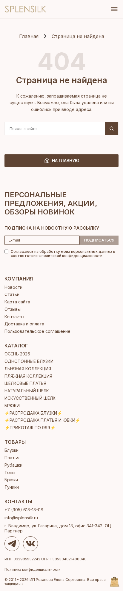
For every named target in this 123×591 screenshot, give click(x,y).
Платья (11, 457)
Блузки (11, 450)
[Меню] (114, 9)
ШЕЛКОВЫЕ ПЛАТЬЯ (25, 383)
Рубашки (13, 465)
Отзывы (12, 309)
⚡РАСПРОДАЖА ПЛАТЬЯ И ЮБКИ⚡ (42, 420)
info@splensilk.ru (21, 517)
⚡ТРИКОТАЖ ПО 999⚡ (29, 427)
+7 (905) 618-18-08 (23, 509)
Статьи (11, 294)
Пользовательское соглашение (37, 331)
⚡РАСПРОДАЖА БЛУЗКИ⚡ (33, 413)
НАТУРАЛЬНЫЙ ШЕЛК (26, 390)
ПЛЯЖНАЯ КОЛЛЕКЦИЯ (28, 376)
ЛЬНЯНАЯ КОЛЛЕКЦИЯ (27, 368)
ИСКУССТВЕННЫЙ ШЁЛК (30, 398)
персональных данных (91, 251)
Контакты (14, 316)
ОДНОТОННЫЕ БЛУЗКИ (28, 361)
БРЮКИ (12, 405)
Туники (11, 487)
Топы (9, 472)
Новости (13, 287)
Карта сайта (17, 301)
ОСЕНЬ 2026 (17, 353)
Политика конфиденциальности (32, 570)
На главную (65, 160)
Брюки (11, 479)
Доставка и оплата (24, 323)
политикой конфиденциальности (71, 255)
